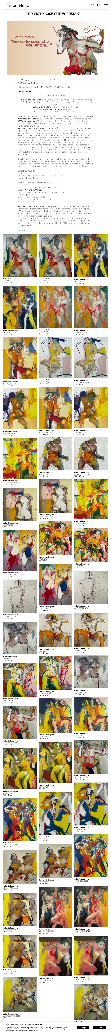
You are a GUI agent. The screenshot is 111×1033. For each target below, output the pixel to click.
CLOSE (93, 5)
